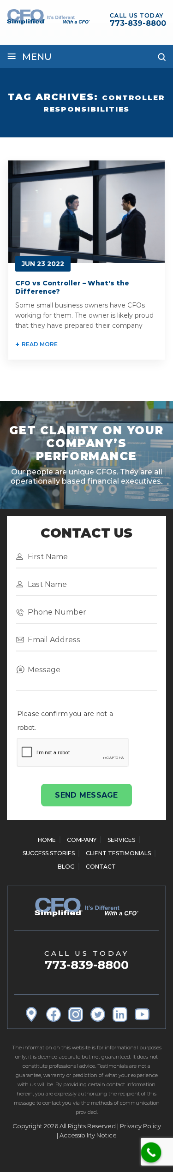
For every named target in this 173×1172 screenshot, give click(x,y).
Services (121, 839)
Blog (66, 866)
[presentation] (73, 753)
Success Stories (49, 853)
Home (47, 839)
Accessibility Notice (88, 1135)
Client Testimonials (118, 853)
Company (81, 839)
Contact (101, 866)
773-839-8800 (138, 23)
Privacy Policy (140, 1126)
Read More (40, 344)
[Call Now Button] (151, 1152)
